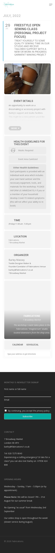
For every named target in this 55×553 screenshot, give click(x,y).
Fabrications (14, 240)
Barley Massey (17, 260)
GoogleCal (32, 345)
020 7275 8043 (15, 453)
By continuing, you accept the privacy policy (28, 410)
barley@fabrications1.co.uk (16, 446)
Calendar (17, 345)
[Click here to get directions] (48, 354)
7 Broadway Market (17, 242)
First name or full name (15, 389)
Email (6, 399)
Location (20, 236)
